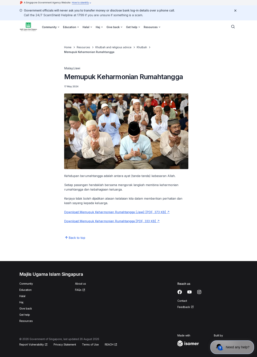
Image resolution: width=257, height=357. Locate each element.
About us (80, 283)
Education (25, 289)
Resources (83, 47)
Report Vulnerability (31, 344)
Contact (182, 300)
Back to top (77, 238)
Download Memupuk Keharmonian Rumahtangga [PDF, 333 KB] (110, 221)
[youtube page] (189, 292)
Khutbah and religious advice (113, 47)
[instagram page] (199, 292)
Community (26, 283)
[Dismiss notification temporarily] (235, 10)
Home (67, 47)
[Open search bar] (233, 26)
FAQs (78, 289)
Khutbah (142, 47)
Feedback (183, 307)
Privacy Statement (65, 344)
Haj (21, 302)
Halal (22, 296)
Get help (24, 314)
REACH (109, 344)
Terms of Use (90, 344)
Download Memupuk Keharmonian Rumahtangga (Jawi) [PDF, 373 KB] (115, 212)
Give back (25, 308)
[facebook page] (179, 292)
